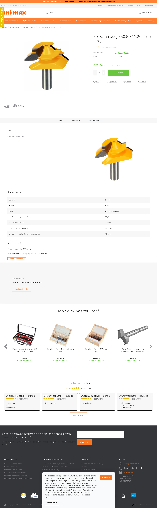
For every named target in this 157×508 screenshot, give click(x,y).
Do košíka (118, 73)
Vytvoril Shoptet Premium (144, 505)
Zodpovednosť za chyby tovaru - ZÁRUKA (58, 464)
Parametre (75, 121)
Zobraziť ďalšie (78, 415)
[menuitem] (11, 21)
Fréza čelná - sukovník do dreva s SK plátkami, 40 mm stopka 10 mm (132, 350)
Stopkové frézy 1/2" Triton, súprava (96, 350)
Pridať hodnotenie (17, 259)
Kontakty (130, 5)
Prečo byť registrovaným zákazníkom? (18, 478)
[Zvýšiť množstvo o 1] (103, 73)
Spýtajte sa (128, 472)
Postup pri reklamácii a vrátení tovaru (56, 467)
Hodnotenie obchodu (78, 383)
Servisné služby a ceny (50, 470)
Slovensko (84, 467)
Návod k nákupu (10, 467)
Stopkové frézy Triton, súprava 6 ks (60, 350)
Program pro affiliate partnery (92, 464)
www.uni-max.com (88, 470)
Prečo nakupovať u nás (13, 470)
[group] (24, 342)
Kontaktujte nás (21, 289)
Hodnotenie (94, 121)
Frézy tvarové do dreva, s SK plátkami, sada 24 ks (24, 350)
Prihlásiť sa (84, 442)
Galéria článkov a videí (115, 5)
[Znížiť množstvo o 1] (95, 73)
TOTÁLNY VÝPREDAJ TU (52, 1)
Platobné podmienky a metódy (16, 476)
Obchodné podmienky (12, 464)
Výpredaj (100, 5)
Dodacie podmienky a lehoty (15, 473)
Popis (60, 121)
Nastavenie (52, 503)
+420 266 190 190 (9, 5)
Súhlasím (106, 477)
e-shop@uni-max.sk (132, 464)
